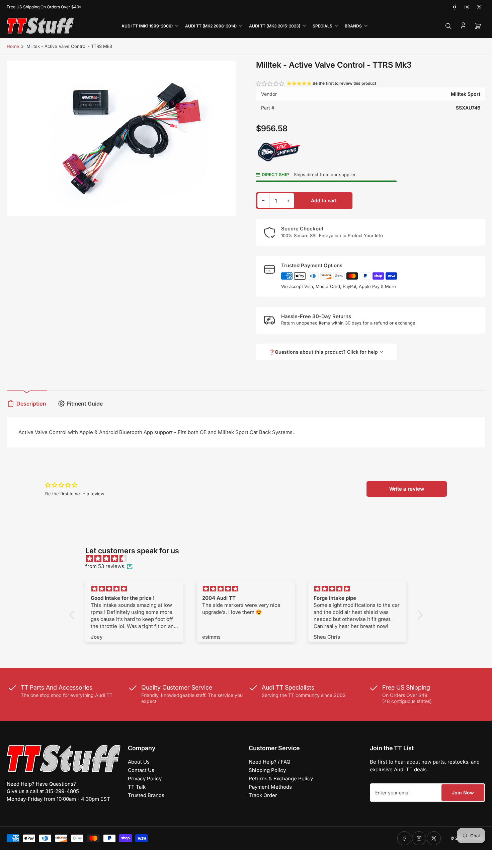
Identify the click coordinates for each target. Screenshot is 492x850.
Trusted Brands (146, 795)
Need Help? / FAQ (269, 762)
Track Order (263, 795)
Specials (322, 25)
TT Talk (137, 787)
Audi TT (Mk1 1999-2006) (147, 25)
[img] (249, 559)
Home (13, 46)
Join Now (463, 792)
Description (31, 403)
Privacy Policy (145, 778)
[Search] (448, 26)
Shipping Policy (267, 770)
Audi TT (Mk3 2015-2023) (274, 25)
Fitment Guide (85, 403)
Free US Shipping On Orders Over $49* (44, 6)
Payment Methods (270, 787)
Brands (353, 25)
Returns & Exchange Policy (281, 778)
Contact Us (141, 770)
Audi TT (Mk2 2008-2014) (211, 25)
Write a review (406, 489)
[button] (270, 83)
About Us (139, 762)
